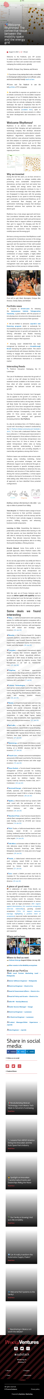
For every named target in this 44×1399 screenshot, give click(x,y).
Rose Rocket (13, 768)
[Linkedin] (7, 1066)
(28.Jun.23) (28, 796)
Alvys (11, 618)
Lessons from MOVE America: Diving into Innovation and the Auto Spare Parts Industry (21, 1143)
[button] (12, 1052)
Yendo (11, 858)
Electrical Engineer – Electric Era (21, 986)
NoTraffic (12, 725)
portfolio (12, 87)
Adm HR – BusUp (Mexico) (18, 1001)
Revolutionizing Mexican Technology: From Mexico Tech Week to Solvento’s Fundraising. (21, 1105)
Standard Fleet (14, 816)
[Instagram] (19, 1066)
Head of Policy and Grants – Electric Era (23, 996)
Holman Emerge (15, 960)
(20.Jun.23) (19, 783)
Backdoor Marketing (25, 1394)
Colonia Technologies (17, 685)
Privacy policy (35, 1389)
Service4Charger (15, 788)
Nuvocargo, (13, 743)
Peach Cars (13, 755)
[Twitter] (13, 1066)
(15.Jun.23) (18, 763)
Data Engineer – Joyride (17, 1030)
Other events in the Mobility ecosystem (23, 965)
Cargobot (12, 650)
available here (27, 109)
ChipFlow (12, 670)
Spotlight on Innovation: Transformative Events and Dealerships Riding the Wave (19, 1180)
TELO (10, 828)
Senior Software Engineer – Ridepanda (23, 981)
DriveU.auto (25, 309)
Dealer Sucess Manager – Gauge (21, 1007)
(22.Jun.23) (18, 630)
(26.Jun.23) (15, 698)
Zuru (10, 873)
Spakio (11, 801)
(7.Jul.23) (28, 680)
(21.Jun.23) (15, 665)
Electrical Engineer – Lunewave (20, 1012)
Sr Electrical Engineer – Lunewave (21, 1017)
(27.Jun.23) (35, 720)
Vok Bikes (12, 843)
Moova (11, 703)
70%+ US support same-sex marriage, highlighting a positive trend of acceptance (24, 913)
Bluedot (11, 635)
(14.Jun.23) (17, 823)
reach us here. (30, 79)
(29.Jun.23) (28, 645)
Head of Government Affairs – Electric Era (24, 991)
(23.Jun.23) (18, 811)
